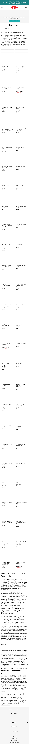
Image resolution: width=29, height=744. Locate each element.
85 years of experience (18, 619)
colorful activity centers (20, 592)
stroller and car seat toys (8, 636)
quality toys (9, 621)
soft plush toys (8, 592)
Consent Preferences (14, 742)
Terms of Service (14, 740)
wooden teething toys (7, 635)
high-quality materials (11, 658)
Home (2, 28)
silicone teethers (5, 704)
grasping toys (12, 679)
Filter (6, 51)
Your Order (14, 713)
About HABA (14, 717)
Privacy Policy (14, 738)
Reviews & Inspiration (14, 709)
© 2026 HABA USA (14, 731)
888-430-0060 (14, 733)
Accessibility (14, 734)
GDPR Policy (14, 736)
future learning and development (10, 602)
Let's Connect (14, 726)
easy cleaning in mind (7, 699)
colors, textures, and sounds (16, 633)
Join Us (14, 722)
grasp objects (12, 632)
